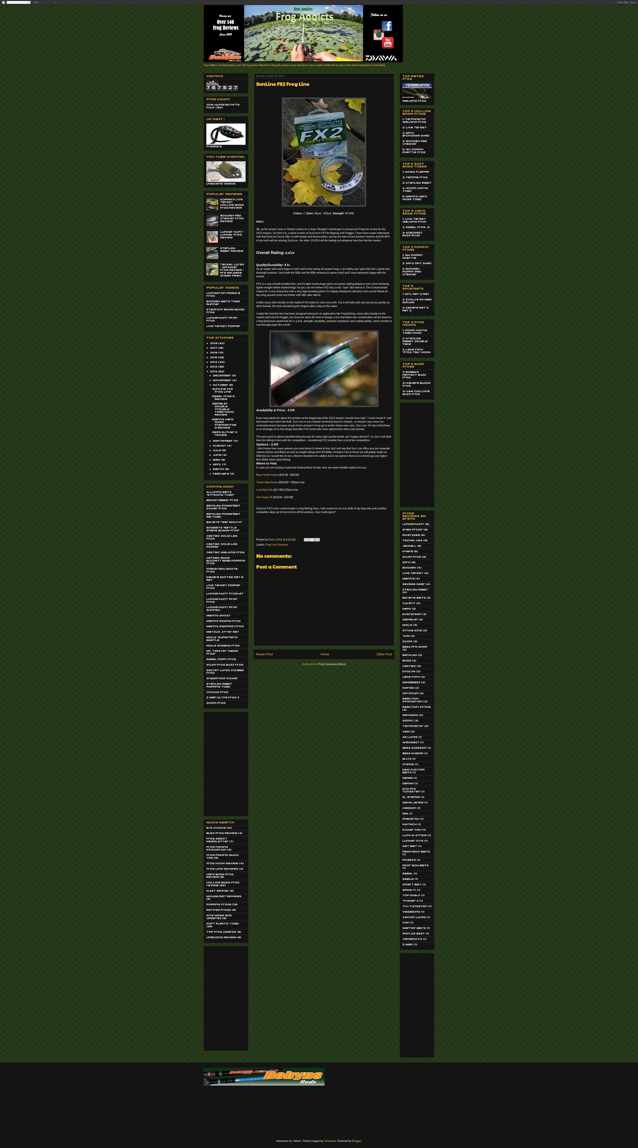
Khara (407, 551)
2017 (214, 348)
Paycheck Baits (416, 852)
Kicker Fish (412, 830)
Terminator (412, 726)
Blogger (356, 1141)
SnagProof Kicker (222, 678)
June (217, 455)
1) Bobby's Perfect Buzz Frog (414, 375)
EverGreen (412, 614)
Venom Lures (414, 917)
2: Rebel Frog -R (416, 227)
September (223, 441)
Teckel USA (412, 540)
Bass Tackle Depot (267, 474)
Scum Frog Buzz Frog (224, 665)
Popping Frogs (218, 904)
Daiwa (407, 778)
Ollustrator (330, 1141)
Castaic (409, 666)
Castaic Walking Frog (225, 552)
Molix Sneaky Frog (223, 646)
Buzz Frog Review (221, 833)
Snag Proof (412, 530)
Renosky (410, 715)
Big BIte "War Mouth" (224, 522)
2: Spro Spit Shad (416, 263)
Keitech (409, 824)
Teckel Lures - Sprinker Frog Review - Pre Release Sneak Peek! (232, 270)
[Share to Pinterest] (318, 539)
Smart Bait (412, 885)
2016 (214, 353)
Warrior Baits (414, 928)
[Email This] (305, 539)
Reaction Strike (416, 707)
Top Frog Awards (221, 932)
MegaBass (411, 682)
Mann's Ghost (218, 616)
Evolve (408, 671)
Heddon (409, 808)
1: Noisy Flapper (416, 172)
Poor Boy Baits (415, 865)
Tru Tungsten (414, 906)
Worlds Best (413, 934)
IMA (405, 814)
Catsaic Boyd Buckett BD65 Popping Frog (225, 561)
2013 (214, 367)
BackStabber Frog (222, 500)
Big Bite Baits (414, 598)
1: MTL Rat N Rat (415, 294)
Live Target (412, 573)
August (220, 446)
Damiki (408, 783)
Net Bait (409, 846)
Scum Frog (411, 557)
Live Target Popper (223, 326)
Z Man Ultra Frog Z (222, 698)
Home (324, 654)
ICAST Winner (217, 891)
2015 (214, 357)
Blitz (406, 759)
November (222, 380)
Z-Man (407, 945)
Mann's (408, 579)
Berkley (409, 655)
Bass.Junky (276, 539)
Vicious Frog (217, 692)
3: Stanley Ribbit (416, 183)
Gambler (410, 620)
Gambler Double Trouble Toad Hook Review (223, 409)
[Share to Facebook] (315, 539)
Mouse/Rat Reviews (223, 896)
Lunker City (412, 841)
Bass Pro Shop (414, 647)
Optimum (410, 693)
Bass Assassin (414, 748)
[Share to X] (312, 539)
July (217, 450)
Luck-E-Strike (414, 835)
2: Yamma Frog (415, 177)
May (217, 460)
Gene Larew (413, 803)
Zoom (407, 641)
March (219, 469)
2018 (214, 343)
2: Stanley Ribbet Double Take (415, 341)
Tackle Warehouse (267, 482)
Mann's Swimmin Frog (225, 626)
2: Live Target (414, 128)
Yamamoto (412, 939)
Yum (406, 636)
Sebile (408, 879)
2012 (214, 372)
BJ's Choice (216, 828)
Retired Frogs (218, 910)
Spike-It (409, 890)
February (221, 474)
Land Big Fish (264, 489)
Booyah (409, 568)
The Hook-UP (264, 497)
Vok (405, 923)
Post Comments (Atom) (332, 664)
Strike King (412, 631)
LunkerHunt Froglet (225, 594)
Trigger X (410, 901)
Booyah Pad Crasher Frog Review (232, 219)
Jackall (409, 546)
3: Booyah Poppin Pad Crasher (411, 272)
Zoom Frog (216, 703)
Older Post (384, 654)
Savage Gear (413, 584)
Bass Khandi (412, 753)
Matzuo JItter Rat (222, 632)
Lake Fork (411, 677)
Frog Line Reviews (277, 544)
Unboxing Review (221, 937)
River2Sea (411, 535)
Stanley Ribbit (415, 590)
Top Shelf (411, 895)
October (221, 385)
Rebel (407, 874)
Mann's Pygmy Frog (223, 621)
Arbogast (410, 742)
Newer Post (264, 654)
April (217, 464)
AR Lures (410, 737)
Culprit (408, 603)
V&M (406, 732)
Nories (408, 688)
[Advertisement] (219, 763)
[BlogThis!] (308, 539)
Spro (406, 562)
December (222, 376)
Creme (408, 764)
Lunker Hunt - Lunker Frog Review (232, 235)
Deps (406, 609)
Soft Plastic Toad (222, 924)
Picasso (409, 860)
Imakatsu (410, 819)
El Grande (411, 797)
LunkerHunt (413, 524)
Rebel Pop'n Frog (221, 659)
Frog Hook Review (222, 863)
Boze (406, 661)
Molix (407, 625)
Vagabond (411, 912)
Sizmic (407, 721)
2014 (214, 362)
